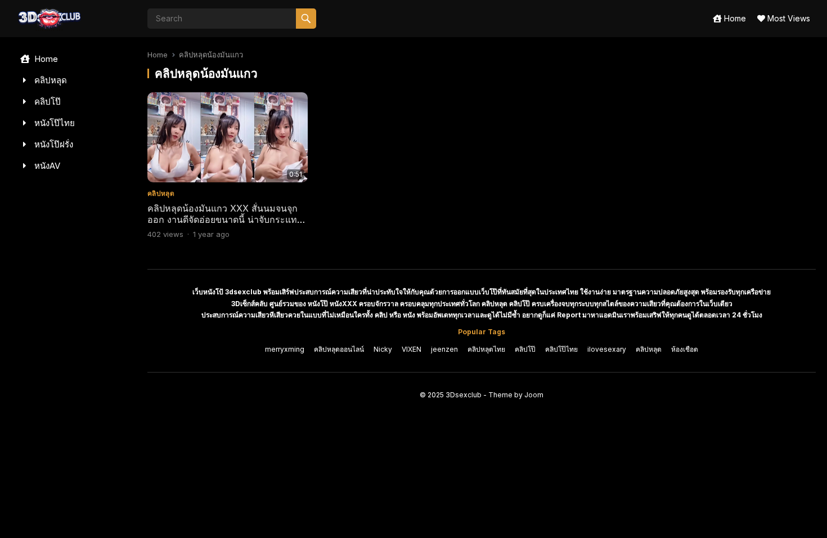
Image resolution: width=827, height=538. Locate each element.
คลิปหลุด (49, 80)
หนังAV (46, 165)
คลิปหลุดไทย (486, 349)
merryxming (284, 349)
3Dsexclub (464, 395)
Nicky (383, 349)
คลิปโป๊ (46, 101)
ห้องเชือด (684, 349)
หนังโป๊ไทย (53, 123)
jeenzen (444, 349)
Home (734, 18)
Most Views (787, 18)
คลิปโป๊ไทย (561, 349)
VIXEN (411, 349)
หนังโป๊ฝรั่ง (52, 144)
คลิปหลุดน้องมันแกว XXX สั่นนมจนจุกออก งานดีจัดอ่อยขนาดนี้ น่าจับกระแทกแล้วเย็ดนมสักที (225, 220)
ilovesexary (606, 349)
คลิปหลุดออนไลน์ (339, 349)
